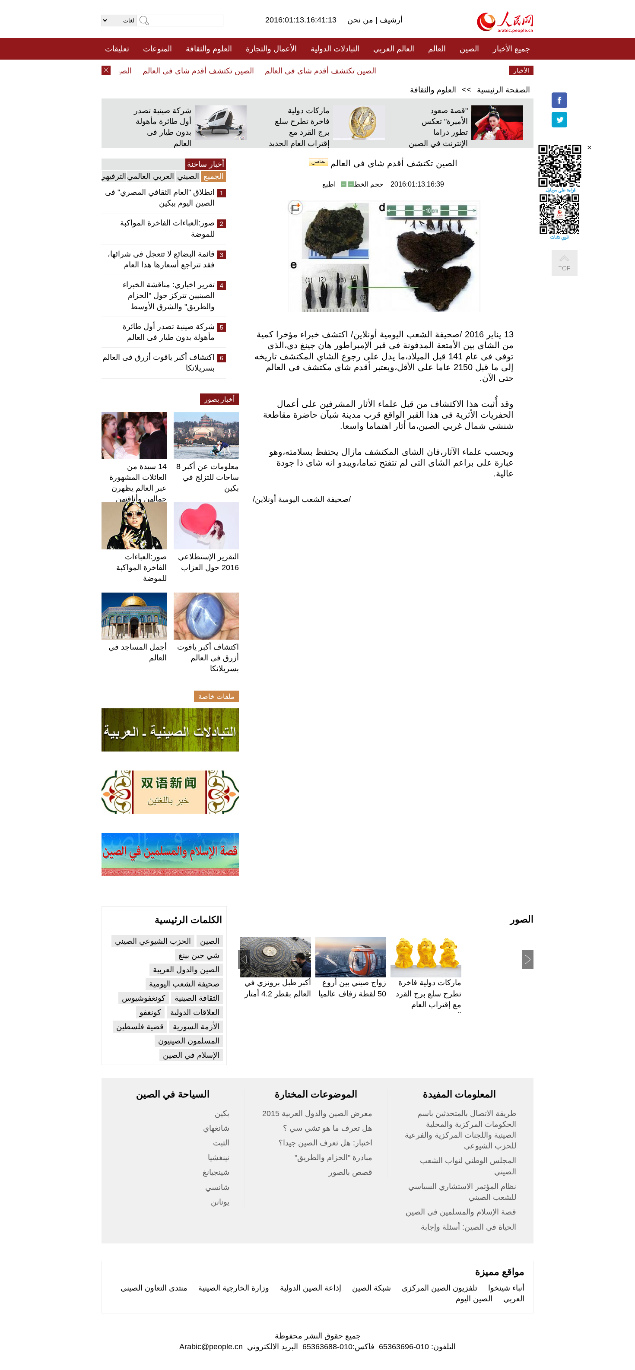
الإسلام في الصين (191, 1055)
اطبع (329, 184)
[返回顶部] (573, 272)
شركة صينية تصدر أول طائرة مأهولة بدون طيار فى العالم (169, 332)
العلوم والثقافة (209, 48)
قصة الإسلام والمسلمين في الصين (461, 1212)
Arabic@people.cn (211, 1346)
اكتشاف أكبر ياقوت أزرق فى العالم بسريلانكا (158, 362)
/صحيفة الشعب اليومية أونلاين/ (302, 499)
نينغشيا (218, 1157)
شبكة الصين (371, 1288)
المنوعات (157, 48)
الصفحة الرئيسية (503, 90)
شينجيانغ (216, 1172)
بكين (222, 1113)
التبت (221, 1142)
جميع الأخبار (511, 48)
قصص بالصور (350, 1172)
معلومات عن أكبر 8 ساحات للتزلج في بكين (207, 477)
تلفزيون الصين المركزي (439, 1288)
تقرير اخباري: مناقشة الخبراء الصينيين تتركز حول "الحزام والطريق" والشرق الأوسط (169, 295)
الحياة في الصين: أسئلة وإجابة (468, 1227)
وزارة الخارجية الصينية (233, 1288)
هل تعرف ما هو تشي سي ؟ (327, 1128)
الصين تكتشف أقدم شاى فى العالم (334, 71)
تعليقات (117, 48)
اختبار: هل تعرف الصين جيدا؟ (325, 1142)
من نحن (361, 20)
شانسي (217, 1187)
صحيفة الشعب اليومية (184, 984)
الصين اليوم (474, 1298)
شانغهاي (216, 1128)
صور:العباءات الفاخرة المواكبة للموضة (167, 228)
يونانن (220, 1202)
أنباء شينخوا (506, 1288)
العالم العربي (393, 48)
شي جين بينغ (198, 955)
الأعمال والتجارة (271, 48)
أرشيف (390, 20)
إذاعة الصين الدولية (310, 1288)
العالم (437, 48)
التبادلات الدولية (335, 48)
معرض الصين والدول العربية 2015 (317, 1113)
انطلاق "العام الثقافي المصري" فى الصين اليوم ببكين (160, 197)
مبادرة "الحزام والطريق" (333, 1157)
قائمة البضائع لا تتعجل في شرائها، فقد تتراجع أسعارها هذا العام (161, 259)
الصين (469, 48)
